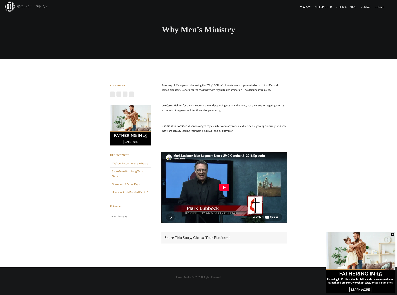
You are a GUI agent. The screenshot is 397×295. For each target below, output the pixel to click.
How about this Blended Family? (130, 192)
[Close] (392, 234)
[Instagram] (125, 94)
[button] (388, 6)
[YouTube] (131, 94)
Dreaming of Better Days (126, 184)
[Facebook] (112, 94)
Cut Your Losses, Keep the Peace (130, 163)
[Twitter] (118, 94)
